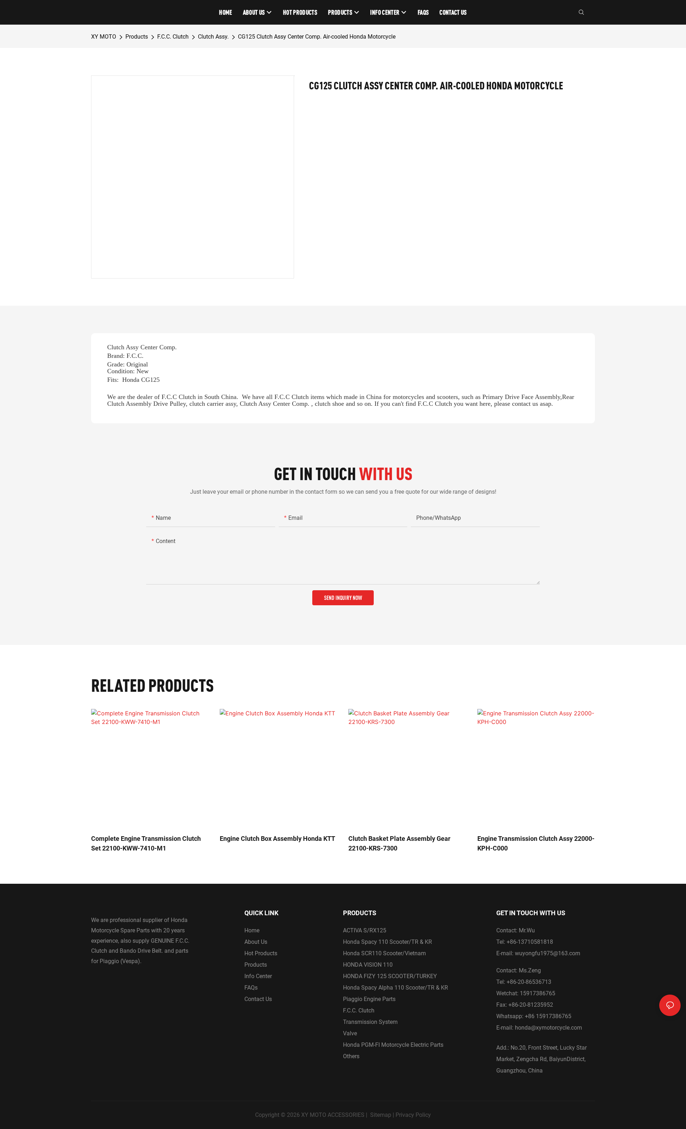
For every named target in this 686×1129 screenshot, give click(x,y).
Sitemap (381, 1114)
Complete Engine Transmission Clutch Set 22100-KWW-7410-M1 (146, 843)
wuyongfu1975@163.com (547, 953)
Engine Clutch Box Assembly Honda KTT (277, 838)
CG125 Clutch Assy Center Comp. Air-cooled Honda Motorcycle (317, 36)
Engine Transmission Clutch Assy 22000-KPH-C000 (536, 843)
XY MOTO (103, 36)
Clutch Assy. (213, 36)
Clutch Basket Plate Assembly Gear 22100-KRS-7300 (399, 843)
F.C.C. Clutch (173, 36)
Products (136, 36)
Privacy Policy (413, 1114)
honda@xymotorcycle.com (548, 1027)
